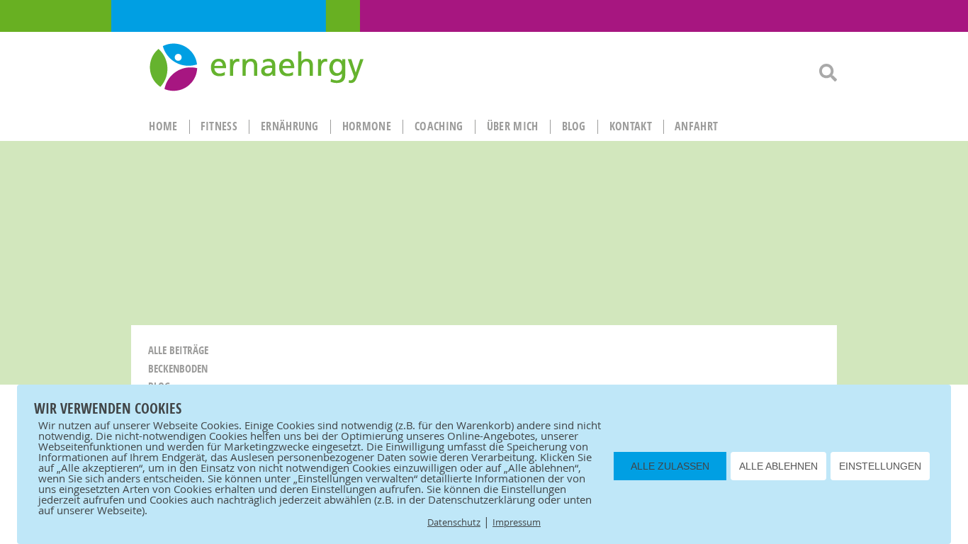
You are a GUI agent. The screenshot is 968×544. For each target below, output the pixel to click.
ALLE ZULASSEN (670, 466)
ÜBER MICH (513, 126)
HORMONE (366, 126)
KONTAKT (630, 126)
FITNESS (219, 126)
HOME (163, 126)
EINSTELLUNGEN (880, 466)
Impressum (517, 522)
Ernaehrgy (258, 68)
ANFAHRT (696, 126)
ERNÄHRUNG (290, 126)
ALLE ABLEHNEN (778, 466)
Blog (574, 126)
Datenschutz (453, 522)
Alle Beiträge (178, 350)
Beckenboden (178, 368)
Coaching (439, 126)
